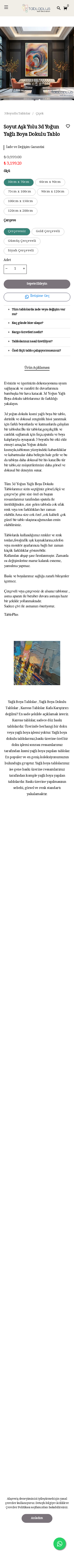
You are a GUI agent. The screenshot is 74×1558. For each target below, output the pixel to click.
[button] (66, 8)
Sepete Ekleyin (37, 284)
